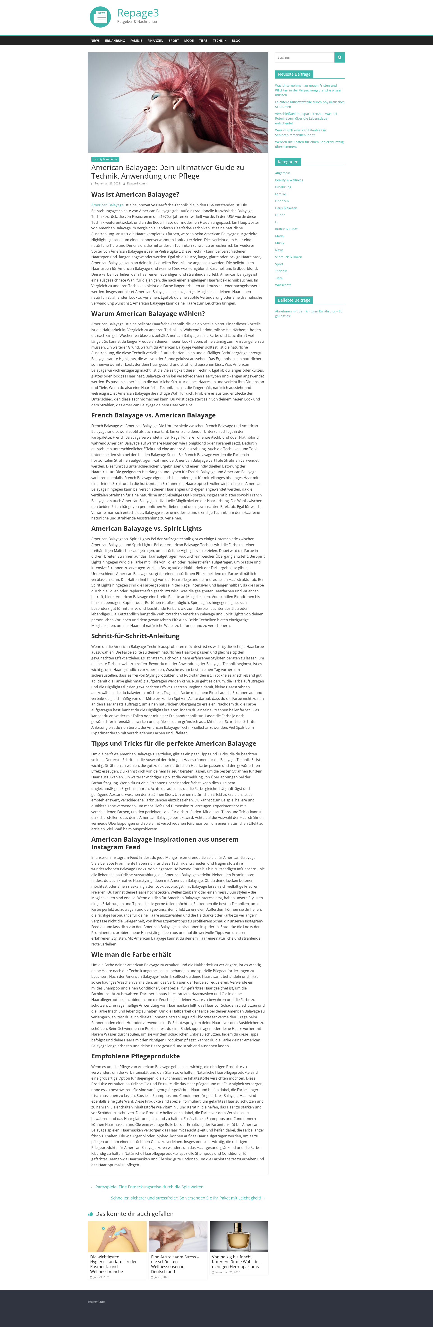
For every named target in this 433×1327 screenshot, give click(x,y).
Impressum (96, 1301)
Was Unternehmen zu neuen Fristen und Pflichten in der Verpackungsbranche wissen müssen (308, 90)
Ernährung (115, 40)
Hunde (280, 215)
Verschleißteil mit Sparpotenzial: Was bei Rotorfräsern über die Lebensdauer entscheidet (306, 118)
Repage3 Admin (137, 183)
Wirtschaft (283, 285)
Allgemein (282, 173)
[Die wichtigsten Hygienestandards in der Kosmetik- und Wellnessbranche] (117, 1224)
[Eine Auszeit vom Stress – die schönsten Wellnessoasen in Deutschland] (178, 1224)
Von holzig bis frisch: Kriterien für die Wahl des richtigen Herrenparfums (236, 1261)
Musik (279, 243)
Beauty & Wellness (105, 159)
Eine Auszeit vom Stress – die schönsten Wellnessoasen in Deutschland (175, 1264)
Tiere (203, 40)
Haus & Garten (286, 208)
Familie (136, 40)
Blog (236, 40)
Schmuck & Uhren (288, 257)
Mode (189, 40)
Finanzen (155, 40)
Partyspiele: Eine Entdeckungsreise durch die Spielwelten (146, 1187)
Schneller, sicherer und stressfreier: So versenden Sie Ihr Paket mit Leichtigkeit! (188, 1198)
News (95, 40)
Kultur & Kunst (286, 229)
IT (276, 222)
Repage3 (138, 12)
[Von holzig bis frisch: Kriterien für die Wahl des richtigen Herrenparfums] (239, 1224)
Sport (174, 40)
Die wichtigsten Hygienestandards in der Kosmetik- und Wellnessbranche (113, 1264)
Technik (219, 40)
